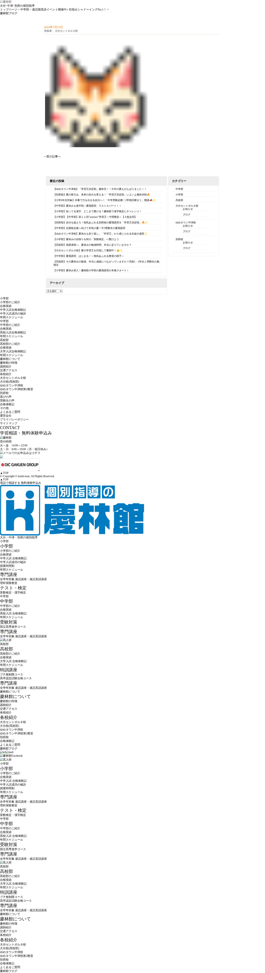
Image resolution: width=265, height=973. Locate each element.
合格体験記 (7, 404)
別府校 (179, 239)
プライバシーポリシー (14, 419)
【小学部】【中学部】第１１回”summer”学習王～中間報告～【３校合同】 (95, 217)
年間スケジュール (11, 317)
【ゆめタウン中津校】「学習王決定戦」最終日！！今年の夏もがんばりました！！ (100, 189)
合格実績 (6, 305)
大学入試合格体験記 (13, 351)
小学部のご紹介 (10, 302)
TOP (4, 472)
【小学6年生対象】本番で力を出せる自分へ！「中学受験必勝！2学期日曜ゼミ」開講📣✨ (104, 200)
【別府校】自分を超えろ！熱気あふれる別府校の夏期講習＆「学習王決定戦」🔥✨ (100, 222)
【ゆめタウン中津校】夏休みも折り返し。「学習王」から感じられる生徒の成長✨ (100, 233)
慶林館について (10, 691)
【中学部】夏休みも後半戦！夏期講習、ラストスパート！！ (87, 205)
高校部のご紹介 (10, 343)
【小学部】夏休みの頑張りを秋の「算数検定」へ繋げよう (86, 239)
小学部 (179, 194)
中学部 (179, 189)
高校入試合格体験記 (13, 332)
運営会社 (6, 415)
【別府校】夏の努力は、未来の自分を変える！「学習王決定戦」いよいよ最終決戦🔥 (101, 194)
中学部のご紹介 (10, 324)
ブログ (186, 214)
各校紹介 (6, 712)
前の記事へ (53, 156)
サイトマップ (8, 423)
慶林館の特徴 (8, 362)
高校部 (179, 200)
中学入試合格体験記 (13, 309)
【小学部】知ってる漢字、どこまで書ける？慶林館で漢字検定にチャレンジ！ (97, 211)
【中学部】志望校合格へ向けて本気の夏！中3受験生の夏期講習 (89, 228)
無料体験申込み (31, 482)
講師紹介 (6, 366)
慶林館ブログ (8, 748)
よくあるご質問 (10, 411)
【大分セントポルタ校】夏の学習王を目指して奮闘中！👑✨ (88, 250)
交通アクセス (8, 370)
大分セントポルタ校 (187, 205)
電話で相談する (10, 482)
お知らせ (188, 209)
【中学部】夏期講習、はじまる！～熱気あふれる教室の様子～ (88, 256)
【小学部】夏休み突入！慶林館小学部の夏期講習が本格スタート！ (91, 270)
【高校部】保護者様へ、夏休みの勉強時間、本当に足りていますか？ (92, 245)
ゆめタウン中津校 (186, 222)
